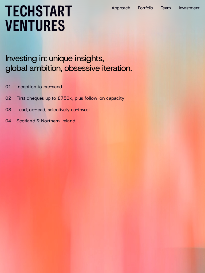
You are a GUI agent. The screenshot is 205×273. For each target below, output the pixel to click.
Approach (121, 8)
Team (166, 8)
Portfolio (145, 8)
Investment (189, 8)
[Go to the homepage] (41, 18)
